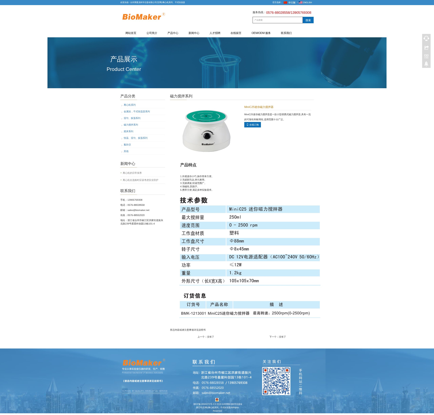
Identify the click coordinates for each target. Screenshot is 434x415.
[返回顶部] (426, 65)
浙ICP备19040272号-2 (204, 404)
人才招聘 (215, 33)
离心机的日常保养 (132, 173)
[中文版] (289, 2)
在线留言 (236, 33)
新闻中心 (194, 33)
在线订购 (252, 124)
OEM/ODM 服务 (261, 33)
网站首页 (130, 33)
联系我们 (286, 33)
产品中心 (172, 33)
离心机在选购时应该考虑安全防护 (140, 180)
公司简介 (151, 33)
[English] (305, 2)
